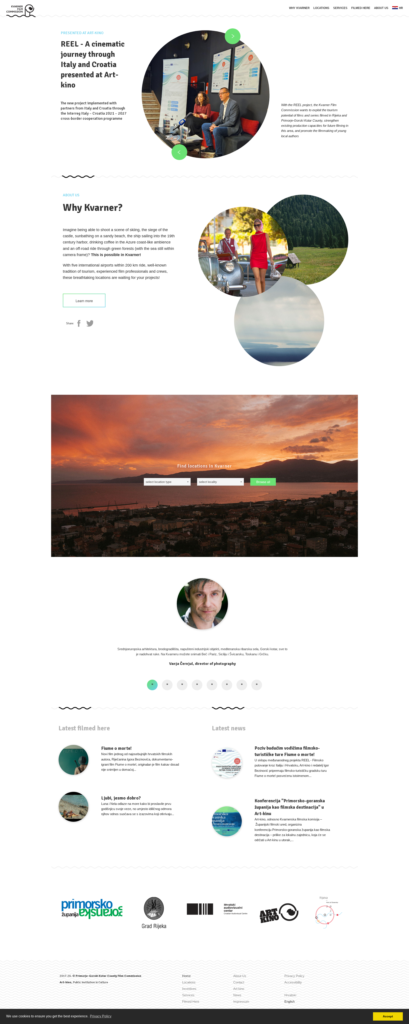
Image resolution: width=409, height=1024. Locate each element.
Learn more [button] (84, 300)
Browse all (263, 482)
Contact (238, 982)
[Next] (233, 36)
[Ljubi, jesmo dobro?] (73, 807)
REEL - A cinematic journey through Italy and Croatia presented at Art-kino (93, 64)
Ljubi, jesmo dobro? (121, 798)
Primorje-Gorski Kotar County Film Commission (108, 976)
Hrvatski (290, 995)
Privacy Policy (294, 976)
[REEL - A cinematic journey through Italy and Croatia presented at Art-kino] (205, 94)
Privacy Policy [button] (100, 1016)
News (237, 995)
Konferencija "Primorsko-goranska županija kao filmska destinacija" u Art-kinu (290, 807)
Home (186, 976)
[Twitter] (89, 323)
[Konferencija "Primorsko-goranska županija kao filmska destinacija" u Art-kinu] (227, 821)
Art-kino (65, 982)
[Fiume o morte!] (73, 760)
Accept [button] (388, 1016)
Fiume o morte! (116, 748)
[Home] (21, 10)
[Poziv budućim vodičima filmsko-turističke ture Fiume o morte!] (227, 763)
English (289, 1001)
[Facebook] (80, 323)
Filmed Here (360, 8)
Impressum (241, 1001)
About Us (381, 8)
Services (340, 8)
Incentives (189, 988)
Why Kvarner (299, 8)
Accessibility (293, 982)
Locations (321, 8)
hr (401, 8)
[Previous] (179, 152)
